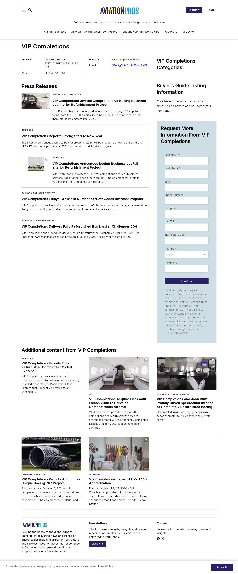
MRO (91, 394)
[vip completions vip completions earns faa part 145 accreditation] (119, 454)
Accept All (222, 567)
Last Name (172, 168)
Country (171, 248)
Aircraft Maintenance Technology (94, 32)
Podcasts (170, 32)
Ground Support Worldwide (141, 32)
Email (169, 181)
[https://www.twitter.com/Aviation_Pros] (162, 538)
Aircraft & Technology (66, 94)
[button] (24, 10)
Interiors (27, 130)
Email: (92, 65)
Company (170, 208)
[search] (30, 10)
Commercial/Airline (33, 474)
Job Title (171, 221)
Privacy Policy (105, 566)
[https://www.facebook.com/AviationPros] (158, 538)
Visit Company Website (125, 59)
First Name (172, 155)
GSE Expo (188, 32)
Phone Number (174, 194)
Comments (171, 262)
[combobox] (187, 254)
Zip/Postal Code (175, 234)
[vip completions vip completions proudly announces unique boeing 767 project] (51, 454)
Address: (27, 59)
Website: (94, 59)
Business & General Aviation (38, 193)
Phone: (26, 73)
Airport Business (55, 32)
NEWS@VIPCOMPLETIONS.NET (129, 65)
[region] (119, 567)
